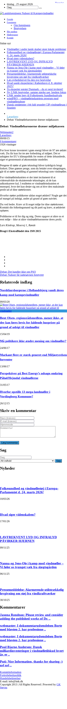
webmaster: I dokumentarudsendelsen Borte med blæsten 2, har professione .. (31, 627)
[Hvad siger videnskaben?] (4, 504)
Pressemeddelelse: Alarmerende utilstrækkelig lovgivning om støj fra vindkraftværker (31, 75)
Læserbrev (12, 116)
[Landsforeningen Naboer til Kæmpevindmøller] (33, 13)
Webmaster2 (6, 132)
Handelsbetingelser (10, 678)
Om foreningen (22, 25)
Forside (10, 19)
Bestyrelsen (20, 28)
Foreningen (11, 22)
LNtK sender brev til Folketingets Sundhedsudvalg (34, 95)
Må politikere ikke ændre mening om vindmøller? (33, 341)
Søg (58, 461)
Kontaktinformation (10, 672)
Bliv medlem (12, 31)
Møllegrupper (12, 35)
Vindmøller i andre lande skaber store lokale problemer (36, 49)
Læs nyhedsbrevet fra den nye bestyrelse (29, 80)
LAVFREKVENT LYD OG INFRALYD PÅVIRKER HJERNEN (30, 63)
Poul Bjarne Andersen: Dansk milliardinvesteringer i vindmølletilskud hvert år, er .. (32, 650)
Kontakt (10, 38)
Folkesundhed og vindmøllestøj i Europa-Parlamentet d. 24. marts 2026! (29, 490)
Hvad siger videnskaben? (20, 58)
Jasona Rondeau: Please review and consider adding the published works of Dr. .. (31, 616)
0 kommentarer (8, 141)
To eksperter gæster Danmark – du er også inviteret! (35, 89)
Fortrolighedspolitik (10, 675)
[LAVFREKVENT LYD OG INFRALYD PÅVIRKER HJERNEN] (4, 527)
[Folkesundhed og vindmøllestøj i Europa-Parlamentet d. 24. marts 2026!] (4, 478)
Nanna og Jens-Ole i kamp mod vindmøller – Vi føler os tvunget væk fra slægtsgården (36, 69)
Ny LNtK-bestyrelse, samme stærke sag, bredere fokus (36, 92)
